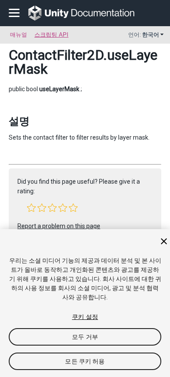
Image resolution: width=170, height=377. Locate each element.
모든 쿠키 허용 (85, 361)
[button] (31, 207)
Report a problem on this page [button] (58, 226)
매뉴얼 (18, 34)
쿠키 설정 (85, 316)
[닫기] (164, 241)
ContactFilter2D (56, 55)
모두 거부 (85, 336)
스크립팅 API (51, 34)
